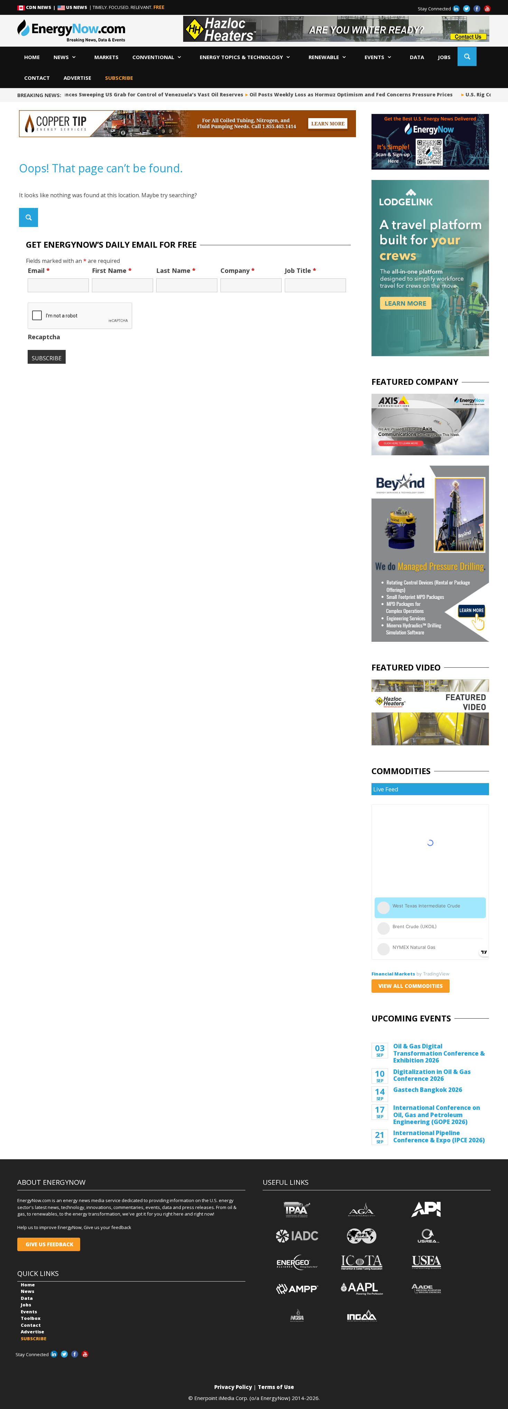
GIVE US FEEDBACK (48, 1244)
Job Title (300, 270)
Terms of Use (276, 1386)
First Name (112, 270)
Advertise (77, 77)
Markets (106, 57)
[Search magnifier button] (467, 56)
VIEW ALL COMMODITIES (410, 985)
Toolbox (30, 1318)
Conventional (153, 57)
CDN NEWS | (41, 7)
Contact (37, 77)
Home (32, 57)
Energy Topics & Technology (241, 57)
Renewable (324, 57)
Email (39, 270)
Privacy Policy (233, 1386)
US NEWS (76, 7)
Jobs (444, 57)
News (61, 57)
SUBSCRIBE (119, 77)
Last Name (176, 270)
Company (237, 270)
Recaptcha (44, 336)
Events (374, 57)
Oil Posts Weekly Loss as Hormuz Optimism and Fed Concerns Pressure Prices (341, 94)
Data (417, 57)
